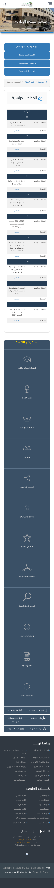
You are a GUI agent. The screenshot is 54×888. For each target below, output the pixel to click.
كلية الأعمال (29, 82)
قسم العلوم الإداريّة (31, 22)
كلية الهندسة (43, 814)
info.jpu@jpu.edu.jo (22, 845)
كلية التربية (44, 809)
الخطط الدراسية (27, 71)
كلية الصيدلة (20, 814)
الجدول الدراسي (42, 780)
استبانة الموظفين (41, 767)
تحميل (17, 131)
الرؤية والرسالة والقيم (27, 47)
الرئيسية (41, 82)
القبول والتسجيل (41, 750)
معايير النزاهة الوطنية (40, 758)
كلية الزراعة (21, 805)
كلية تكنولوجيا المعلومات (38, 818)
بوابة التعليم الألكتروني (16, 767)
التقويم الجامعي (19, 780)
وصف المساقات (27, 63)
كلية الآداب (44, 796)
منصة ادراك (21, 818)
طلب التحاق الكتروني (40, 762)
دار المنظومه (20, 771)
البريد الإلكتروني (19, 823)
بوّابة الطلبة (21, 762)
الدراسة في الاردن (41, 776)
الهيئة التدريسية (27, 55)
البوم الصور (44, 823)
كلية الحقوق (21, 800)
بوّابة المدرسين (19, 758)
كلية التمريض (20, 809)
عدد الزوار (27, 851)
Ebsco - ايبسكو (42, 771)
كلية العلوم (44, 800)
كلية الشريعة (43, 805)
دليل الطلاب (20, 776)
